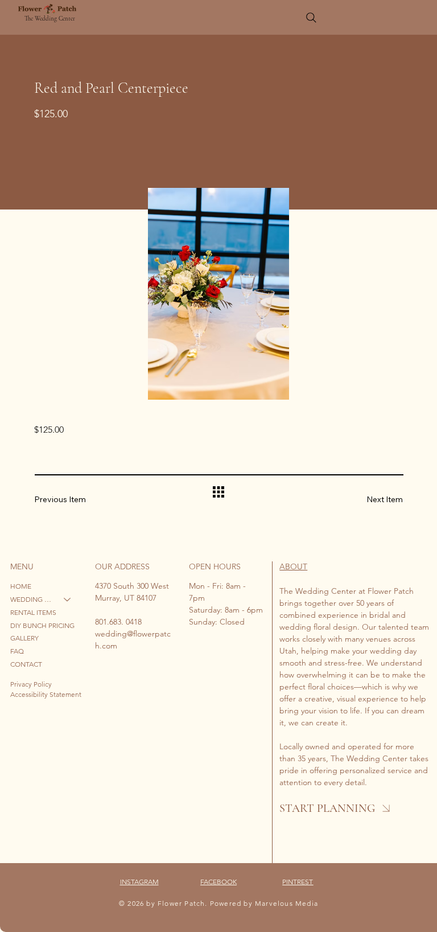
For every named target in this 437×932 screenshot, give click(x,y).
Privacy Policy (31, 684)
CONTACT (26, 664)
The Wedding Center (49, 18)
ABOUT (293, 566)
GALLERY (24, 638)
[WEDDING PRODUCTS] (67, 599)
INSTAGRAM (139, 881)
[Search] (311, 18)
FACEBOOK (218, 881)
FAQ (17, 651)
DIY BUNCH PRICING (42, 625)
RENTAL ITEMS (33, 612)
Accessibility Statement (45, 694)
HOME (20, 586)
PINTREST (297, 881)
